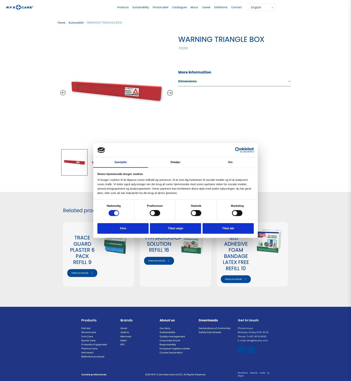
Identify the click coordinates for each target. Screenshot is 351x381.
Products (89, 320)
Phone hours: (246, 328)
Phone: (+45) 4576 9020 (252, 336)
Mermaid (125, 336)
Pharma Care (89, 348)
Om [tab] (230, 162)
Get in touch (248, 320)
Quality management (173, 336)
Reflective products (92, 356)
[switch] (155, 213)
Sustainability (168, 332)
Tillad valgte (175, 228)
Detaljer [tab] (176, 162)
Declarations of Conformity (215, 328)
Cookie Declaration (171, 352)
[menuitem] (123, 7)
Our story (165, 328)
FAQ (162, 356)
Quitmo (124, 332)
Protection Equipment (94, 344)
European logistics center (175, 348)
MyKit (123, 340)
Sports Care (88, 340)
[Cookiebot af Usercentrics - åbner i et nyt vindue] (238, 150)
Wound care (88, 332)
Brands (126, 320)
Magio (241, 375)
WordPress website (247, 372)
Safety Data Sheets (210, 332)
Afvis (123, 228)
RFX (122, 344)
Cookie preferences (94, 374)
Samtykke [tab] (120, 162)
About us (167, 320)
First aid (85, 328)
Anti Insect (87, 352)
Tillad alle (228, 228)
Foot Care (87, 336)
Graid (123, 328)
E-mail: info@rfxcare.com (253, 340)
